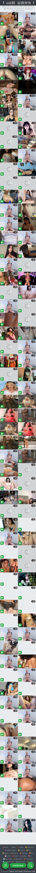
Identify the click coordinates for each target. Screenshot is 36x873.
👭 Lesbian (23, 856)
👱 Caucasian (29, 847)
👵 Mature (21, 850)
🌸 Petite (7, 856)
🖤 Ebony (13, 847)
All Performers (27, 871)
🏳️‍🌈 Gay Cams (18, 859)
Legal (33, 871)
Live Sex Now (18, 865)
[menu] (5, 865)
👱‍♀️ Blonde (5, 853)
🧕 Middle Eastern (10, 850)
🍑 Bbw (31, 853)
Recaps (21, 871)
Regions (12, 871)
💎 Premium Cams (8, 862)
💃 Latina (20, 847)
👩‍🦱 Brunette (14, 853)
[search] (30, 865)
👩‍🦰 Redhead (23, 853)
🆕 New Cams (7, 859)
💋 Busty (15, 856)
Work (16, 871)
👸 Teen (28, 850)
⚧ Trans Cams (28, 859)
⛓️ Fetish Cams (20, 862)
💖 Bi (29, 856)
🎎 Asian (5, 847)
